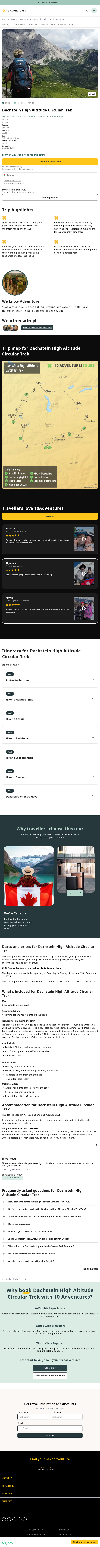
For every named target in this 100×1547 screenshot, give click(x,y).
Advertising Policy (36, 1534)
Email (20, 1423)
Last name (56, 1412)
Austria (23, 19)
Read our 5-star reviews (12, 181)
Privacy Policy (36, 1529)
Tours (4, 19)
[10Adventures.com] (14, 11)
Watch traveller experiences (14, 183)
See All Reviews (13, 1178)
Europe (13, 19)
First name (23, 1412)
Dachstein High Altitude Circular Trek (46, 19)
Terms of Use (64, 1529)
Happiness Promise (25, 103)
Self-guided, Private (10, 138)
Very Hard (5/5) (8, 148)
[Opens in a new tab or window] (4, 1519)
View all (92, 94)
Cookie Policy (64, 1534)
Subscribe (50, 1435)
